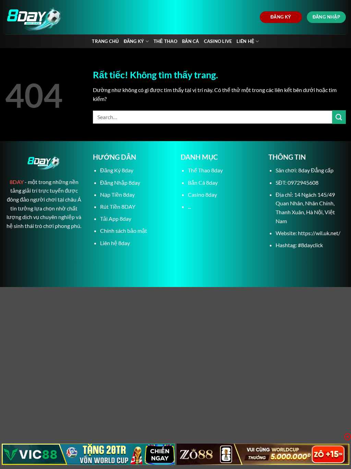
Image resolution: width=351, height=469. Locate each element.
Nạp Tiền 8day (117, 194)
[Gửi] (339, 117)
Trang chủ (105, 41)
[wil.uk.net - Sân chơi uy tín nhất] (67, 17)
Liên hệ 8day (115, 243)
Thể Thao (165, 41)
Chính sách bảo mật (123, 230)
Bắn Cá (190, 41)
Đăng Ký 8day (116, 170)
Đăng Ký (134, 41)
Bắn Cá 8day (203, 182)
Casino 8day (202, 194)
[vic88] (88, 454)
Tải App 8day (115, 218)
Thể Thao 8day (205, 170)
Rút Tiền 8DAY (117, 206)
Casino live (218, 41)
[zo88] (263, 454)
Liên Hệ (245, 41)
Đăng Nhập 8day (120, 182)
